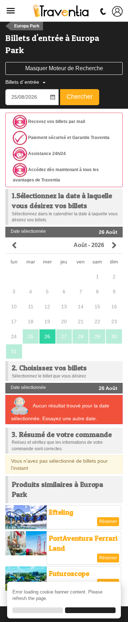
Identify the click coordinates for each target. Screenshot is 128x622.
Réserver (108, 521)
